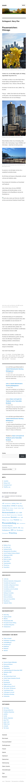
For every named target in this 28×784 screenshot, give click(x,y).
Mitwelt (5, 674)
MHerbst (6, 618)
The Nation (6, 728)
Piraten (21, 519)
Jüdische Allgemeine (8, 718)
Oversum (11, 519)
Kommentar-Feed (7, 485)
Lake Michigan (20, 357)
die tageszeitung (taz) (8, 710)
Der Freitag (6, 708)
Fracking (19, 508)
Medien (18, 354)
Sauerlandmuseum (22, 523)
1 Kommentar (13, 359)
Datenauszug (5, 763)
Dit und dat (14, 354)
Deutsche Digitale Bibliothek (10, 662)
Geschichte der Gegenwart (10, 583)
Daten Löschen (6, 766)
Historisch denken (8, 595)
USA (7, 356)
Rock (18, 523)
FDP (8, 508)
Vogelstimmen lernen (8, 690)
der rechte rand (7, 547)
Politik (22, 354)
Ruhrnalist (6, 648)
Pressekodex (6, 680)
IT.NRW (20, 512)
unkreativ (6, 650)
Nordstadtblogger (7, 642)
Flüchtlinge (11, 508)
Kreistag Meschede (6, 517)
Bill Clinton (18, 356)
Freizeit (4, 749)
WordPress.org (7, 487)
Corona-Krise (6, 506)
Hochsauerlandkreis (8, 512)
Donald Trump (7, 357)
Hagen (23, 508)
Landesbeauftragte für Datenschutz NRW (13, 670)
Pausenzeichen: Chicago (10, 28)
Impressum (5, 756)
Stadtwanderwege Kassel (9, 686)
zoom (4, 5)
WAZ (15, 530)
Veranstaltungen (6, 770)
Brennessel (5, 738)
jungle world (6, 722)
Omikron (7, 519)
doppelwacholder (7, 616)
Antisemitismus (8, 503)
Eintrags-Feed (7, 483)
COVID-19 (14, 506)
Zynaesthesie (6, 567)
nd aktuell (6, 726)
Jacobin (5, 716)
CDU (21, 503)
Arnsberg (13, 503)
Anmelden (6, 481)
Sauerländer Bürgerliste (7, 525)
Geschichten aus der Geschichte (11, 589)
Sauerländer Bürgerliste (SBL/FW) (9, 527)
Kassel (8, 515)
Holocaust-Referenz (8, 597)
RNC (8, 359)
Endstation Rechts (8, 549)
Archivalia (6, 579)
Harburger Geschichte (9, 593)
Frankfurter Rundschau (9, 712)
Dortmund (4, 508)
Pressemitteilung (9, 522)
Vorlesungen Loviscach (9, 692)
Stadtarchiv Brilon (8, 603)
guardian (6, 714)
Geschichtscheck (7, 591)
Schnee (22, 527)
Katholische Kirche (14, 515)
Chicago (22, 356)
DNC (3, 357)
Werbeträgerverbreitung (9, 694)
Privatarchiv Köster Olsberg (10, 622)
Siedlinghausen (6, 530)
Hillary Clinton (14, 357)
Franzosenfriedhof (6, 742)
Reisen (3, 356)
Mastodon (4, 777)
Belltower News (7, 545)
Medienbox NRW (8, 672)
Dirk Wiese (20, 506)
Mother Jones (7, 724)
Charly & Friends (7, 638)
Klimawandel (20, 515)
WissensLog (6, 565)
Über (3, 773)
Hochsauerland (9, 510)
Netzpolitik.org (7, 557)
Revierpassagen (7, 644)
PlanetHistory (7, 601)
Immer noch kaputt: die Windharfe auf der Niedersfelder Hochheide (14, 401)
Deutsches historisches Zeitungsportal (12, 581)
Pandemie (16, 520)
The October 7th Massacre (10, 688)
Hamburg (4, 510)
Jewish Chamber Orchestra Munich (12, 553)
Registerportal (7, 682)
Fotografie (15, 508)
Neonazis (18, 517)
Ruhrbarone (6, 646)
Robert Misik (6, 561)
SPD (12, 530)
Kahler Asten (4, 515)
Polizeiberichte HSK (8, 620)
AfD (3, 503)
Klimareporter (7, 668)
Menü (23, 5)
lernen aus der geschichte (9, 599)
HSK (17, 512)
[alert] (14, 496)
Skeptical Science (8, 684)
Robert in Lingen (7, 559)
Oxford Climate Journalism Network (12, 678)
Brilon (17, 503)
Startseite (4, 735)
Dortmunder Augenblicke (9, 640)
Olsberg (4, 520)
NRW (22, 517)
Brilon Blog (6, 614)
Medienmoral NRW (8, 555)
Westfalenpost (20, 530)
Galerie (4, 752)
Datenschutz (5, 759)
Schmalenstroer (7, 626)
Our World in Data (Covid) (10, 676)
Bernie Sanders (12, 356)
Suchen (4, 453)
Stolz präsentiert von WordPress (18, 781)
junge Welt (6, 720)
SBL (19, 528)
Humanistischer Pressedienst (10, 551)
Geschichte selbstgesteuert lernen (11, 585)
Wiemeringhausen (5, 533)
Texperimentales (7, 563)
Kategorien (4, 467)
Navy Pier (4, 359)
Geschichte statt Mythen (9, 587)
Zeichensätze (6, 696)
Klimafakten (6, 666)
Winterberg (13, 533)
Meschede (14, 517)
